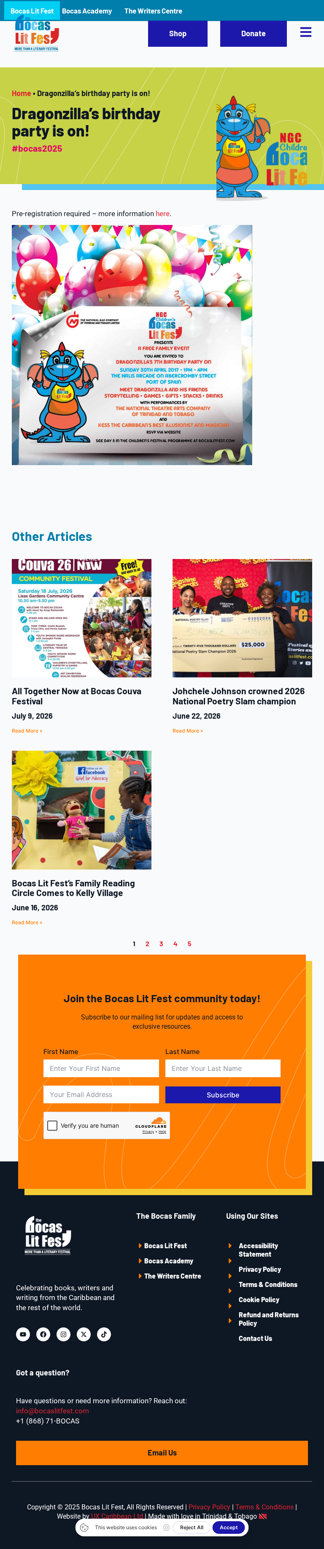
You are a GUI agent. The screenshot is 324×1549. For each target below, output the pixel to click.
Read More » (27, 731)
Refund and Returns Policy (269, 1319)
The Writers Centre (172, 1276)
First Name (60, 1051)
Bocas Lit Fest (165, 1245)
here (163, 213)
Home (21, 93)
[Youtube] (23, 1334)
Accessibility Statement (258, 1249)
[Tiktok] (104, 1334)
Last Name (182, 1051)
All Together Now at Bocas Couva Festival (76, 695)
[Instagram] (63, 1334)
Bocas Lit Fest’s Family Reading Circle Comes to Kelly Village (73, 887)
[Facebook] (43, 1334)
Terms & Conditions (268, 1284)
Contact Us (255, 1338)
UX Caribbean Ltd (117, 1516)
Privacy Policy (260, 1269)
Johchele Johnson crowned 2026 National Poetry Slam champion (239, 695)
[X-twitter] (84, 1334)
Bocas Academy (168, 1261)
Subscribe (223, 1095)
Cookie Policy (259, 1299)
